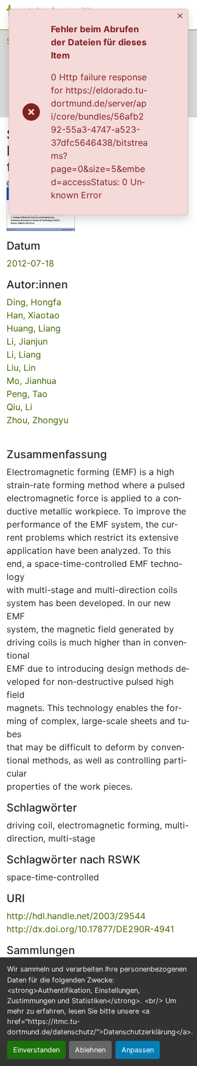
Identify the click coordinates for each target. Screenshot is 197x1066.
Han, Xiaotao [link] (33, 315)
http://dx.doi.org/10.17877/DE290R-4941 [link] (90, 928)
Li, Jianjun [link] (27, 341)
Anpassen (137, 1050)
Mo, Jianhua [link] (31, 380)
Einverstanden (36, 1050)
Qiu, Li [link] (19, 406)
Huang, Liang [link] (34, 328)
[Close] (180, 16)
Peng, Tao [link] (27, 393)
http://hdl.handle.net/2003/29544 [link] (76, 915)
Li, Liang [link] (24, 354)
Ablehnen (90, 1050)
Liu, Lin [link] (21, 367)
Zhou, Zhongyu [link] (37, 419)
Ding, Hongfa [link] (34, 302)
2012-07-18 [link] (30, 263)
